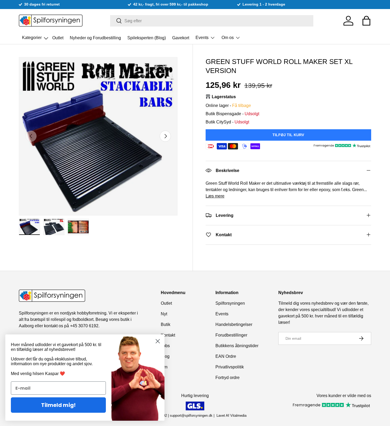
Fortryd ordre (227, 377)
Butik (165, 324)
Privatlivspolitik (229, 367)
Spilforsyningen (230, 303)
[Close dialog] (157, 341)
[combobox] (212, 21)
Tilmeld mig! (58, 405)
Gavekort (180, 37)
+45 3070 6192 (84, 326)
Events (202, 37)
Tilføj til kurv (288, 134)
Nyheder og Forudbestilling (95, 37)
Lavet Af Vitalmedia (231, 416)
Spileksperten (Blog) (146, 37)
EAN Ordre (225, 356)
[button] (366, 20)
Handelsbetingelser (233, 324)
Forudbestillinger (231, 335)
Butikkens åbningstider (236, 345)
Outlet (57, 37)
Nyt (164, 314)
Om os (228, 37)
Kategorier (35, 36)
